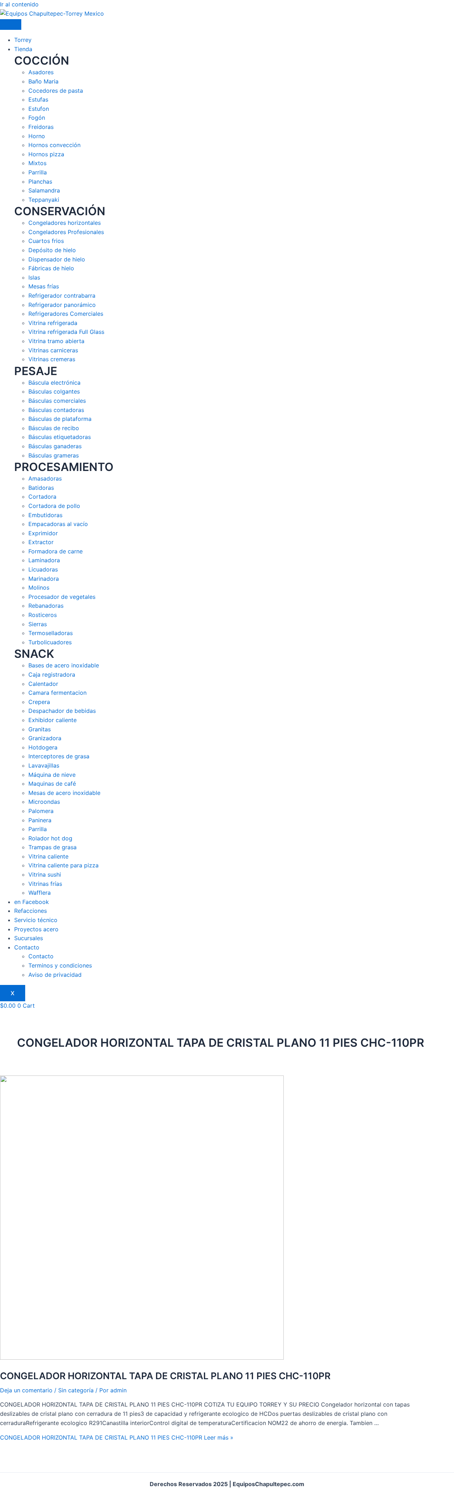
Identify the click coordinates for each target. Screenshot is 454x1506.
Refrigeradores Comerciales (65, 313)
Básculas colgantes (54, 391)
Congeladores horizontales (64, 222)
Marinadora (43, 578)
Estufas (38, 99)
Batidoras (41, 487)
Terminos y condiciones (60, 965)
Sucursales (28, 938)
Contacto (26, 947)
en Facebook (31, 901)
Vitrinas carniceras (53, 350)
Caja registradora (51, 674)
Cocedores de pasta (55, 90)
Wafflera (39, 892)
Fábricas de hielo (51, 268)
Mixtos (37, 163)
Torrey (23, 39)
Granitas (39, 729)
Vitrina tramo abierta (56, 341)
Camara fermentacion (57, 692)
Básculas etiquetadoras (59, 436)
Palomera (41, 810)
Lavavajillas (43, 765)
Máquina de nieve (52, 774)
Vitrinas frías (45, 883)
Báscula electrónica (54, 382)
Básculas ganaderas (55, 446)
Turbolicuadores (50, 642)
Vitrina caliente (48, 856)
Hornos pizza (46, 154)
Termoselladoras (50, 632)
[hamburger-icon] (10, 24)
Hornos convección (54, 144)
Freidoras (41, 126)
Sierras (37, 624)
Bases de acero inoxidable (63, 665)
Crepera (39, 701)
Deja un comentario (26, 1390)
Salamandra (44, 190)
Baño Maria (43, 81)
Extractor (41, 542)
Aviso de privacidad (55, 974)
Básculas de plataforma (60, 418)
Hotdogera (42, 747)
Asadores (41, 72)
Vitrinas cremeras (51, 359)
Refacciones (30, 910)
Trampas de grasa (52, 847)
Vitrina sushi (44, 874)
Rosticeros (42, 614)
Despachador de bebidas (62, 710)
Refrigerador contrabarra (61, 295)
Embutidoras (45, 515)
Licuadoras (43, 569)
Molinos (38, 587)
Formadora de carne (55, 551)
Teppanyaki (43, 199)
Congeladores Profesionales (66, 231)
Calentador (43, 683)
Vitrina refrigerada (52, 322)
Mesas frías (43, 286)
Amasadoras (45, 478)
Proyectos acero (36, 929)
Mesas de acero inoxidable (64, 792)
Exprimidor (43, 533)
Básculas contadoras (56, 409)
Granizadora (44, 738)
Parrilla (37, 172)
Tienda (23, 49)
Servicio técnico (35, 919)
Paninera (39, 820)
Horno (36, 136)
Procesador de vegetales (61, 596)
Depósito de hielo (52, 250)
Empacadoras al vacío (58, 523)
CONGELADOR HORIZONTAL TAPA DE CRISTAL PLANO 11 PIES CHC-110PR (165, 1375)
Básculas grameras (53, 455)
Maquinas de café (52, 783)
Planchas (40, 181)
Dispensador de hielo (56, 259)
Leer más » (116, 1437)
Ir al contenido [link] (19, 4)
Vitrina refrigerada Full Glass (66, 331)
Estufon (38, 108)
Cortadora (42, 496)
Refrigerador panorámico (62, 304)
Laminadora (44, 560)
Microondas (44, 801)
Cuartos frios (46, 240)
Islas (34, 277)
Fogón (36, 117)
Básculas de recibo (53, 428)
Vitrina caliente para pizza (63, 865)
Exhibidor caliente (52, 720)
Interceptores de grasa (58, 756)
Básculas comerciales (57, 400)
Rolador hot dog (50, 838)
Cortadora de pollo (54, 505)
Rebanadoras (45, 605)
